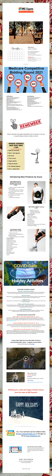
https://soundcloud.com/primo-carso (35, 382)
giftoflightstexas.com (12, 320)
